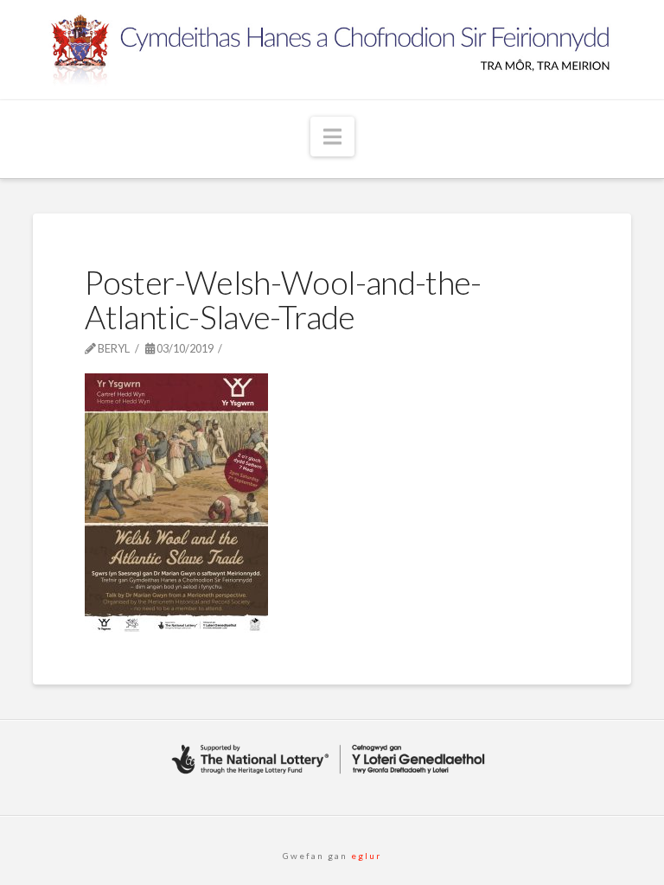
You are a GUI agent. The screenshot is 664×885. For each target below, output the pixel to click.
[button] (332, 136)
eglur (364, 855)
